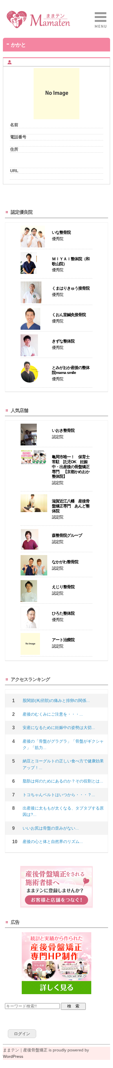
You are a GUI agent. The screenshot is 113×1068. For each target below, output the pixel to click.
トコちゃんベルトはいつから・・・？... (59, 794)
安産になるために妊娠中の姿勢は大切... (59, 727)
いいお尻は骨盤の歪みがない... (51, 828)
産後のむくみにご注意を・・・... (53, 714)
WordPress (13, 1056)
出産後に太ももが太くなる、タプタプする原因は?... (63, 811)
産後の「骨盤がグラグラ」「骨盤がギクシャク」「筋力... (63, 744)
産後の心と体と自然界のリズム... (53, 841)
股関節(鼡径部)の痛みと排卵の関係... (56, 700)
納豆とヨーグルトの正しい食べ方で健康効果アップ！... (63, 764)
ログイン (22, 1033)
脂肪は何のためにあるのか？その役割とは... (63, 781)
